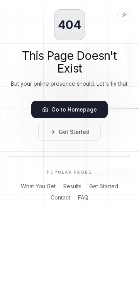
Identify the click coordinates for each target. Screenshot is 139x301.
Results (72, 186)
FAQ (83, 197)
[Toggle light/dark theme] (124, 14)
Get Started (74, 132)
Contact (60, 197)
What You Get (38, 186)
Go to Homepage (74, 109)
